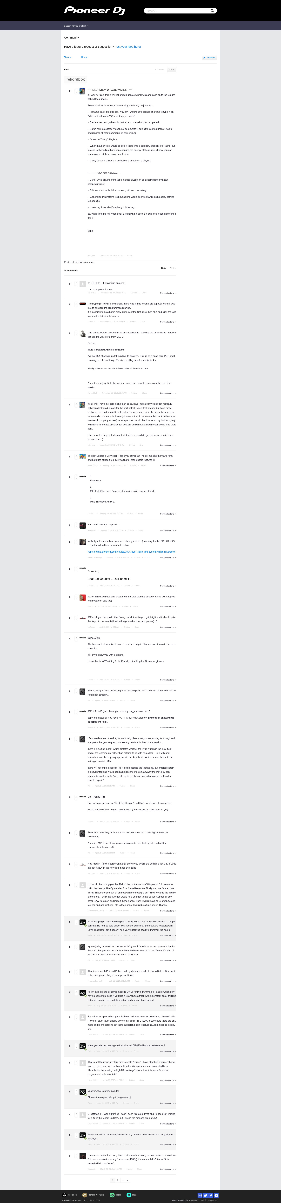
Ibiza (134, 1195)
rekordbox (76, 79)
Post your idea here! (128, 46)
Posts (84, 57)
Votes (173, 268)
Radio (118, 1195)
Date (163, 268)
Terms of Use (94, 1200)
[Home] (94, 10)
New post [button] (211, 57)
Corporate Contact (196, 1200)
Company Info (212, 1200)
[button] (76, 89)
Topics (67, 57)
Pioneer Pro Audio (96, 1195)
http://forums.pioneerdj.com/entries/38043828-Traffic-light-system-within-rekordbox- (132, 551)
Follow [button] (171, 69)
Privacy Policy (81, 1200)
